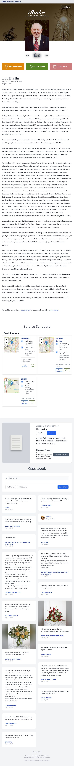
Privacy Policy (31, 757)
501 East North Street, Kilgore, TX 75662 (64, 358)
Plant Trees (32, 365)
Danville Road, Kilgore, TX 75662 (29, 391)
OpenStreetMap (39, 760)
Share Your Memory (61, 454)
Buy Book (52, 433)
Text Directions (24, 365)
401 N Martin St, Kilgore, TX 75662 (30, 353)
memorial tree (25, 310)
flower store (54, 310)
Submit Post (63, 487)
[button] (12, 343)
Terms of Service (42, 757)
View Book (41, 433)
